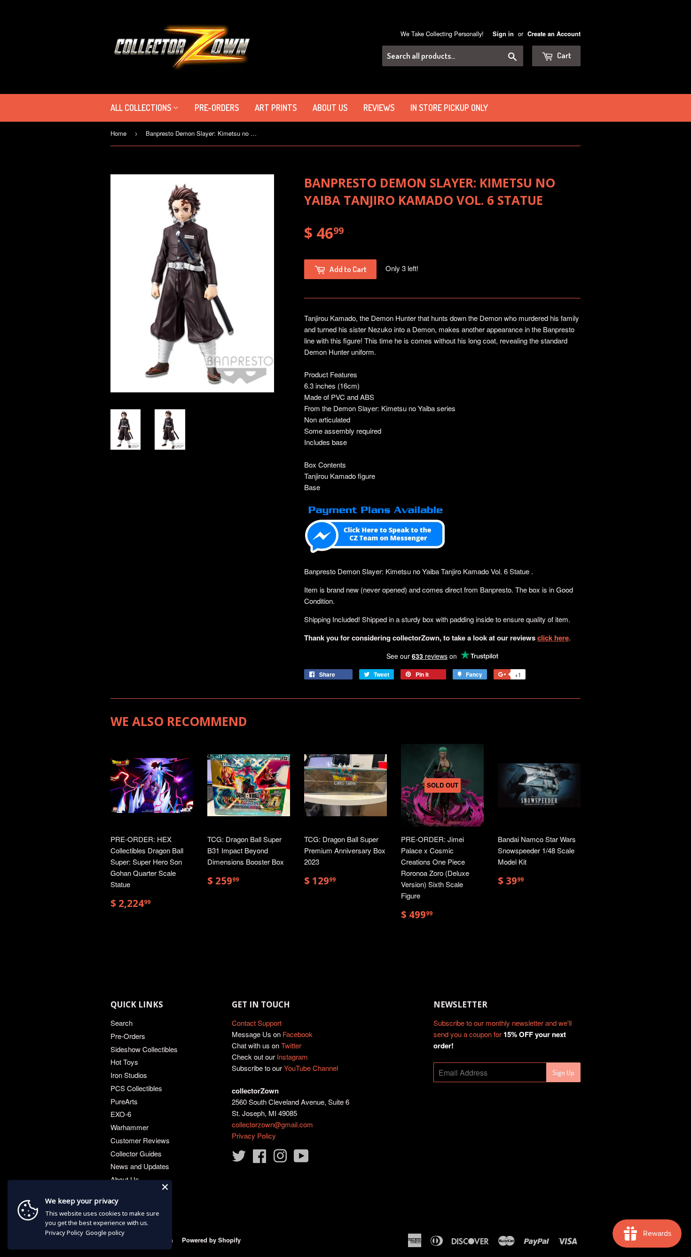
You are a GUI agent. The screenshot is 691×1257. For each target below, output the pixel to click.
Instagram (292, 1057)
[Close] (165, 1187)
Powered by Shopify (211, 1239)
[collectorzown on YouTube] (301, 1158)
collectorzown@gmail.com (272, 1124)
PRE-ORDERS (217, 107)
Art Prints (276, 107)
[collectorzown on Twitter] (239, 1158)
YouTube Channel (311, 1068)
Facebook (298, 1034)
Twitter (291, 1045)
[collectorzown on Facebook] (259, 1158)
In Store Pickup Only (449, 107)
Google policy (105, 1232)
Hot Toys (124, 1062)
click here (553, 637)
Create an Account (554, 34)
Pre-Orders (127, 1036)
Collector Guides (136, 1153)
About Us (330, 107)
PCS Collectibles (136, 1088)
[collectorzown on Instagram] (280, 1158)
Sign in (503, 34)
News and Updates (139, 1166)
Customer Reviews (140, 1140)
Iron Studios (128, 1075)
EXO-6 (120, 1114)
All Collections (141, 107)
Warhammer (129, 1127)
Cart (563, 55)
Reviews (378, 107)
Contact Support (257, 1023)
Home (118, 133)
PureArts (124, 1101)
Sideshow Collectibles (144, 1049)
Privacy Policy (254, 1135)
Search (121, 1023)
